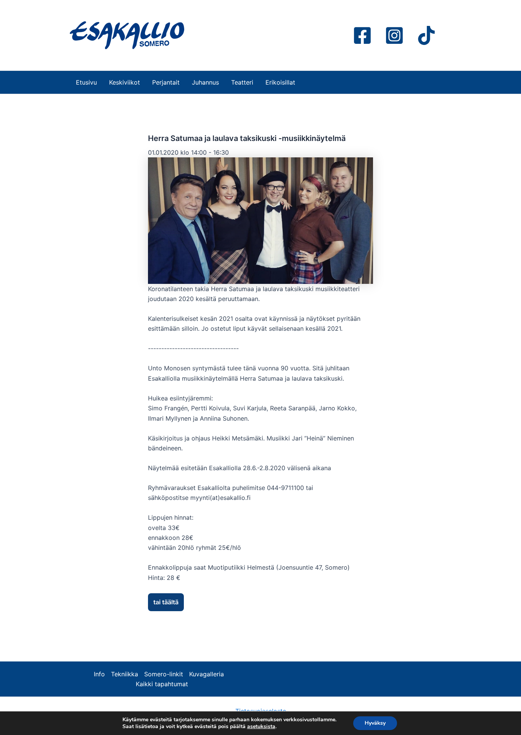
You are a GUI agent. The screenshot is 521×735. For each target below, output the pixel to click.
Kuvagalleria (206, 674)
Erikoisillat (280, 82)
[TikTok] (426, 35)
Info (99, 674)
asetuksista (261, 726)
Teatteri (242, 82)
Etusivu (86, 82)
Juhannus (205, 82)
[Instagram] (394, 35)
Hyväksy (375, 723)
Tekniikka (124, 674)
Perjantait (166, 82)
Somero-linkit (163, 674)
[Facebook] (362, 35)
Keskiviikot (124, 82)
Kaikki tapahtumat (162, 684)
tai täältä (165, 602)
